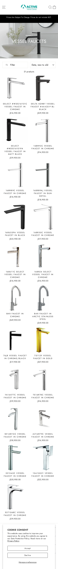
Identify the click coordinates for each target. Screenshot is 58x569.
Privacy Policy (13, 540)
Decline (27, 555)
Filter (12, 64)
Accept (27, 548)
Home (28, 35)
